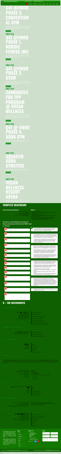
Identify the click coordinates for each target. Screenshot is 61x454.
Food (47, 4)
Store (50, 4)
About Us (30, 4)
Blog (53, 4)
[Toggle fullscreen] (2, 452)
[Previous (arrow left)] (0, 453)
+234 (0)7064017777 (28, 1)
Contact (57, 4)
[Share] (1, 452)
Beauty (43, 4)
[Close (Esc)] (0, 452)
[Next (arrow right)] (1, 453)
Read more (8, 59)
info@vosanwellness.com (38, 1)
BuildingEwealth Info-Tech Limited (52, 450)
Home (27, 4)
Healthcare (35, 4)
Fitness (40, 4)
